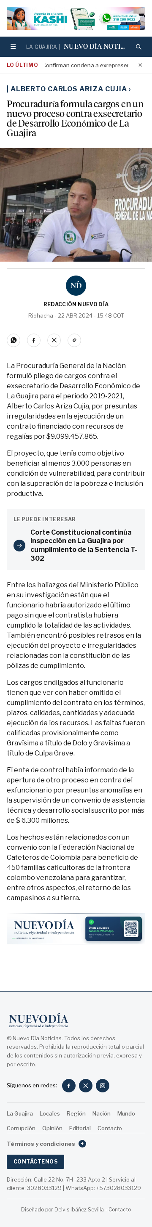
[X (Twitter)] (85, 1085)
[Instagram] (102, 1085)
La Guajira (20, 1113)
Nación (101, 1113)
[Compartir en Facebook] (34, 340)
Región (76, 1113)
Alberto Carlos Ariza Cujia (71, 89)
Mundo (126, 1113)
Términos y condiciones (45, 1143)
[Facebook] (69, 1085)
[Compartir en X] (54, 340)
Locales (50, 1113)
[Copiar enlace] (74, 340)
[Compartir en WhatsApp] (13, 340)
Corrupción (21, 1128)
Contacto (110, 1128)
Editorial (80, 1128)
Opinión (52, 1128)
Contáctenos (35, 1161)
